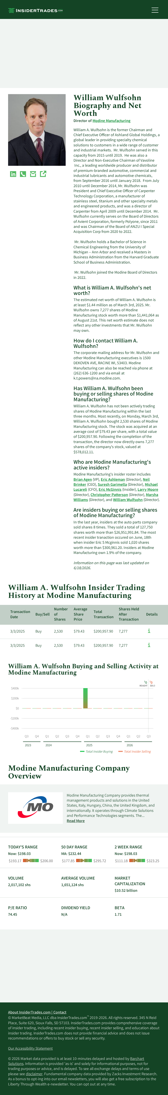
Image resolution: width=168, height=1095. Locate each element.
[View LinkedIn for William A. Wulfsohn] (13, 175)
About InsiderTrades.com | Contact (37, 1012)
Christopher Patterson (109, 495)
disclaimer (34, 1074)
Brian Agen (83, 480)
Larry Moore (148, 490)
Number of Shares (61, 615)
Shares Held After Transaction (129, 615)
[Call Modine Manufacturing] (23, 175)
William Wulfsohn (128, 500)
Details (152, 615)
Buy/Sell (42, 615)
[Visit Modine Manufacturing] (42, 175)
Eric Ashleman (113, 480)
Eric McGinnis (110, 490)
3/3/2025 (17, 632)
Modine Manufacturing (111, 121)
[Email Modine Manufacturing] (33, 175)
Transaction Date (20, 614)
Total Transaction (104, 614)
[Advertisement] (84, 53)
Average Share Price (80, 615)
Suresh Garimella (112, 485)
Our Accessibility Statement (30, 1049)
